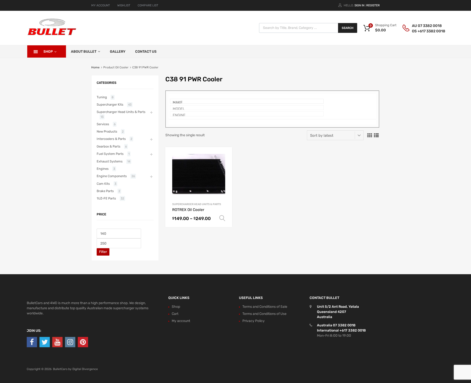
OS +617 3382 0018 (424, 31)
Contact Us (146, 51)
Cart (175, 314)
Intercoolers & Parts (111, 139)
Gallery (117, 51)
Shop (48, 51)
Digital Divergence (85, 369)
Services (103, 124)
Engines (103, 169)
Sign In (359, 5)
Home (95, 67)
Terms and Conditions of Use (264, 314)
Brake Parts (105, 191)
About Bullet (83, 51)
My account (181, 321)
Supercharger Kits (110, 104)
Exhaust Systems (110, 161)
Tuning (102, 97)
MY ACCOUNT (100, 5)
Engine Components (112, 176)
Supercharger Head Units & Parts (196, 204)
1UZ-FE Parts (106, 198)
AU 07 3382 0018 (424, 26)
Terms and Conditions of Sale (264, 307)
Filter (103, 252)
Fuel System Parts (110, 154)
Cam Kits (103, 183)
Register (373, 5)
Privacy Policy (253, 321)
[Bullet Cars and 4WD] (51, 34)
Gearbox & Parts (108, 146)
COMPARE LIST (148, 5)
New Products (107, 131)
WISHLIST (123, 5)
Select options (222, 218)
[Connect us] (32, 342)
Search (347, 28)
